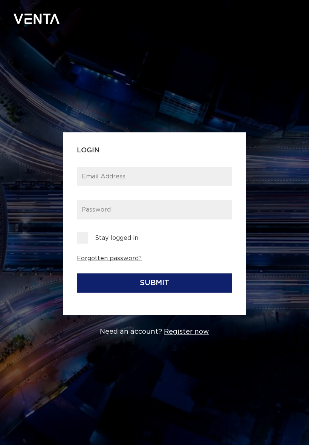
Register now (186, 331)
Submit (154, 282)
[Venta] (37, 19)
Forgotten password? (109, 258)
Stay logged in (116, 238)
